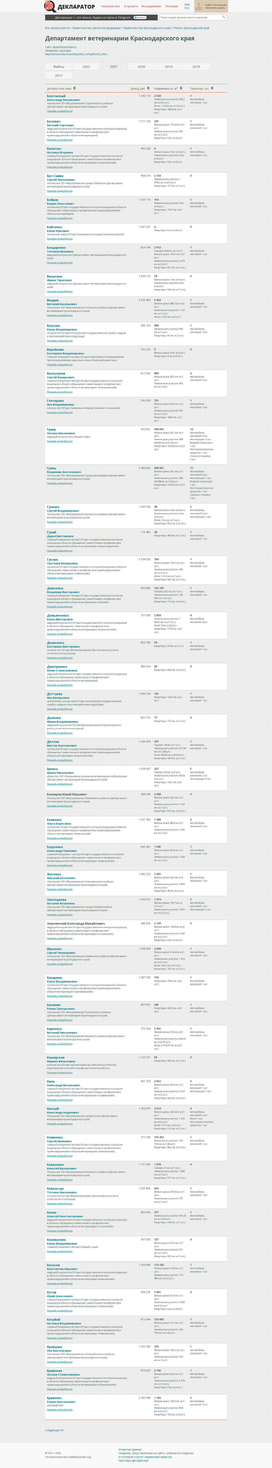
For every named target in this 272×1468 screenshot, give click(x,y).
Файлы (58, 66)
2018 (196, 66)
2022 (86, 66)
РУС (186, 8)
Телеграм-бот (110, 6)
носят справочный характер (154, 1457)
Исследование (151, 6)
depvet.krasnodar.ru (64, 47)
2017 (59, 75)
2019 (168, 66)
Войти (209, 5)
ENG (187, 4)
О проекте (131, 6)
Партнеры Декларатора (133, 1460)
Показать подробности (60, 111)
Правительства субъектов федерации (96, 28)
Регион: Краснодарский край (191, 28)
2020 (141, 66)
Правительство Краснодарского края (147, 28)
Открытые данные (129, 1449)
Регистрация (220, 5)
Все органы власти (57, 28)
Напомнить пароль (215, 7)
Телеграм (171, 6)
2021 (113, 66)
